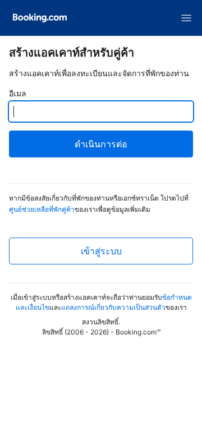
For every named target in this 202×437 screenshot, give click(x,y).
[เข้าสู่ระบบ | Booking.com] (40, 17)
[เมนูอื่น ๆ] (186, 17)
